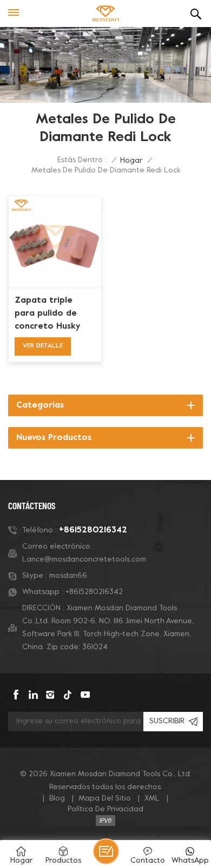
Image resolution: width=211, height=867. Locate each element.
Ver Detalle (43, 346)
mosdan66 (68, 575)
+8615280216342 (93, 530)
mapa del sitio (104, 798)
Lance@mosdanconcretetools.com (84, 559)
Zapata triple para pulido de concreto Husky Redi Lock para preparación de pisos (47, 314)
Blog (57, 798)
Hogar (131, 160)
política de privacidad (105, 809)
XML (152, 798)
